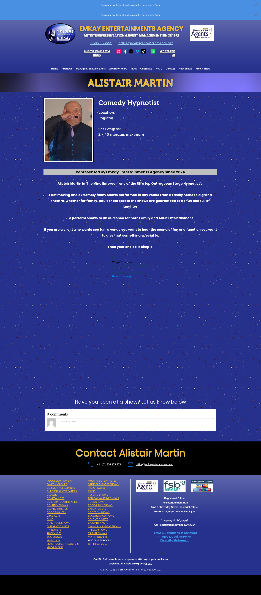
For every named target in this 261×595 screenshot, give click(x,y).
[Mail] (130, 465)
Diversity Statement (174, 540)
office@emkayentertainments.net (145, 43)
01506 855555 (101, 43)
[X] (131, 51)
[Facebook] (125, 51)
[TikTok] (143, 51)
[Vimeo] (137, 51)
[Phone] (90, 464)
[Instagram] (118, 51)
